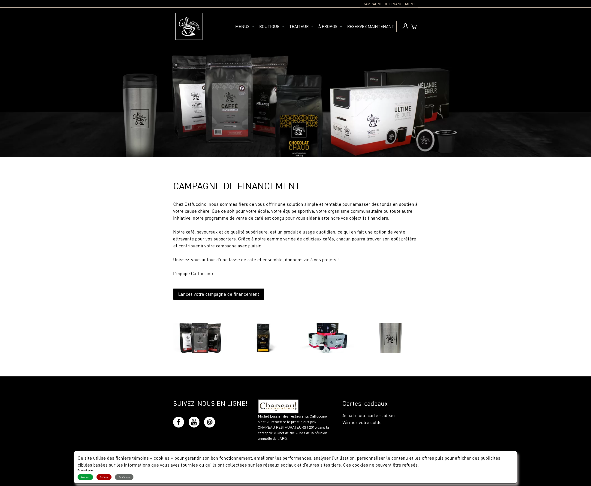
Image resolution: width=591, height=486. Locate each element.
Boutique (269, 26)
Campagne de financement (389, 4)
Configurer (124, 477)
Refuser (104, 477)
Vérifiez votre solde (362, 422)
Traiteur (299, 26)
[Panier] (414, 26)
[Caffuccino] (189, 26)
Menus (242, 26)
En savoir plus (85, 470)
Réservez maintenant (370, 26)
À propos (327, 26)
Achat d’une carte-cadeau (368, 415)
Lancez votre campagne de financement (218, 294)
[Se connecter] (405, 26)
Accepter (85, 477)
